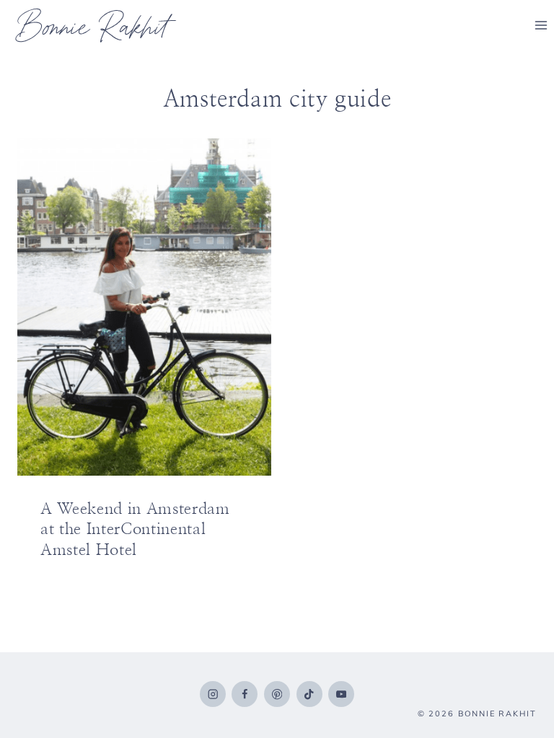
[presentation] (144, 307)
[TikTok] (309, 694)
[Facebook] (245, 694)
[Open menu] (540, 25)
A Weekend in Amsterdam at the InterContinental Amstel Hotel (135, 529)
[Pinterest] (277, 694)
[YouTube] (341, 694)
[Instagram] (213, 694)
